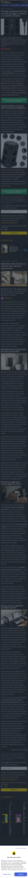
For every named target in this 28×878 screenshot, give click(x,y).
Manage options (7, 874)
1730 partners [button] (10, 860)
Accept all (20, 874)
